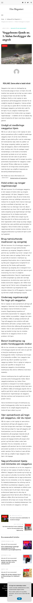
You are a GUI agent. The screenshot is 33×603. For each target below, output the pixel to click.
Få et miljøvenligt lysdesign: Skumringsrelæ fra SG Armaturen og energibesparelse (11, 548)
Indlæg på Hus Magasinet (18, 28)
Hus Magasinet (16, 9)
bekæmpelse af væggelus (18, 178)
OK (19, 599)
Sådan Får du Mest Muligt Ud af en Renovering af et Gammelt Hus (11, 576)
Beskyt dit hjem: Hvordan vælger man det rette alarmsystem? (9, 562)
